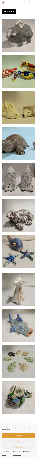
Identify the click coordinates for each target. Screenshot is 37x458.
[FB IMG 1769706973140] (19, 325)
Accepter (19, 435)
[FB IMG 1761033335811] (19, 35)
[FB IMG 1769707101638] (19, 252)
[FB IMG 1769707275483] (19, 216)
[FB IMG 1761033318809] (19, 71)
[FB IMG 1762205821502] (19, 361)
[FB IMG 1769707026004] (19, 289)
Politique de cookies (5, 453)
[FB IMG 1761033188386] (19, 107)
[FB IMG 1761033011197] (19, 144)
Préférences (18, 447)
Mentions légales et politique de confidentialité (22, 453)
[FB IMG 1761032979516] (19, 180)
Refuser (18, 441)
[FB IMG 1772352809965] (19, 398)
